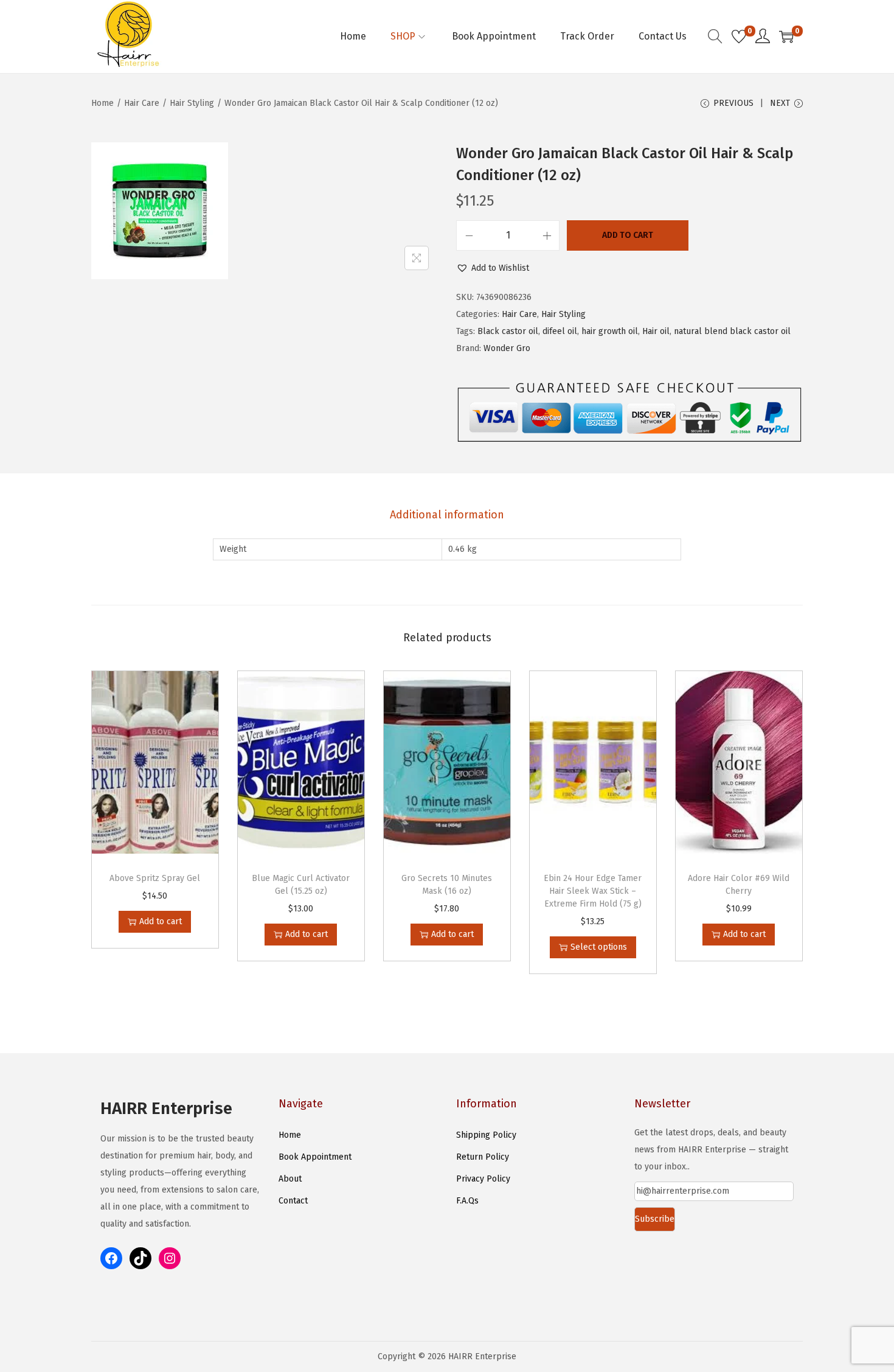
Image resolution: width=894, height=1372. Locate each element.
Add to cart (627, 235)
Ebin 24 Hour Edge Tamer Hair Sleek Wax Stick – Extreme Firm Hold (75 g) (593, 891)
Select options (598, 947)
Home (102, 103)
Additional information (447, 514)
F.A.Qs (467, 1201)
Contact (293, 1201)
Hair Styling (192, 103)
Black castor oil (507, 331)
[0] (739, 36)
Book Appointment (315, 1157)
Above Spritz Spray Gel (154, 878)
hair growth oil (609, 331)
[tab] (447, 514)
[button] (492, 268)
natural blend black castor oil (732, 331)
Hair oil (656, 331)
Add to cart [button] (160, 921)
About (290, 1179)
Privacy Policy (483, 1179)
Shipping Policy (486, 1135)
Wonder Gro (506, 348)
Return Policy (482, 1157)
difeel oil (559, 331)
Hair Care (141, 103)
